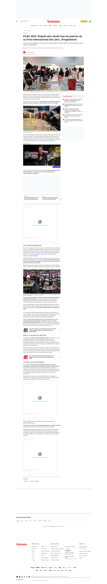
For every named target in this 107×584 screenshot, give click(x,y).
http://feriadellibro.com (28, 422)
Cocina (42, 555)
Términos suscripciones (55, 551)
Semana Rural (44, 553)
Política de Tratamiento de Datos (57, 548)
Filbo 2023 (26, 481)
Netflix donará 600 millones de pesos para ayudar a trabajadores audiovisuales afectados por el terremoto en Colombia (31, 198)
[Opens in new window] (19, 577)
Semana (24, 30)
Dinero (33, 551)
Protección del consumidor (70, 546)
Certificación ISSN (54, 557)
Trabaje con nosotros (83, 553)
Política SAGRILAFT (55, 555)
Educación (43, 546)
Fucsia (33, 557)
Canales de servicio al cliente (85, 551)
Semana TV (34, 548)
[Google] (17, 577)
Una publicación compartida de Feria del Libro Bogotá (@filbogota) (40, 241)
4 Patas (33, 559)
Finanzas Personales (45, 551)
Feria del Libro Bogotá (34, 481)
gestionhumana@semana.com (71, 558)
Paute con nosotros (83, 555)
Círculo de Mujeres (44, 557)
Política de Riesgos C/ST (55, 553)
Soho (33, 555)
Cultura (29, 30)
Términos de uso (54, 546)
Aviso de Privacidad (21, 579)
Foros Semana (44, 548)
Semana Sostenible (45, 559)
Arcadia (33, 553)
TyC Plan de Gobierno (55, 559)
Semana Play (34, 546)
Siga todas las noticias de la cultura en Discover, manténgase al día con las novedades (43, 47)
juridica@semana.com (69, 554)
